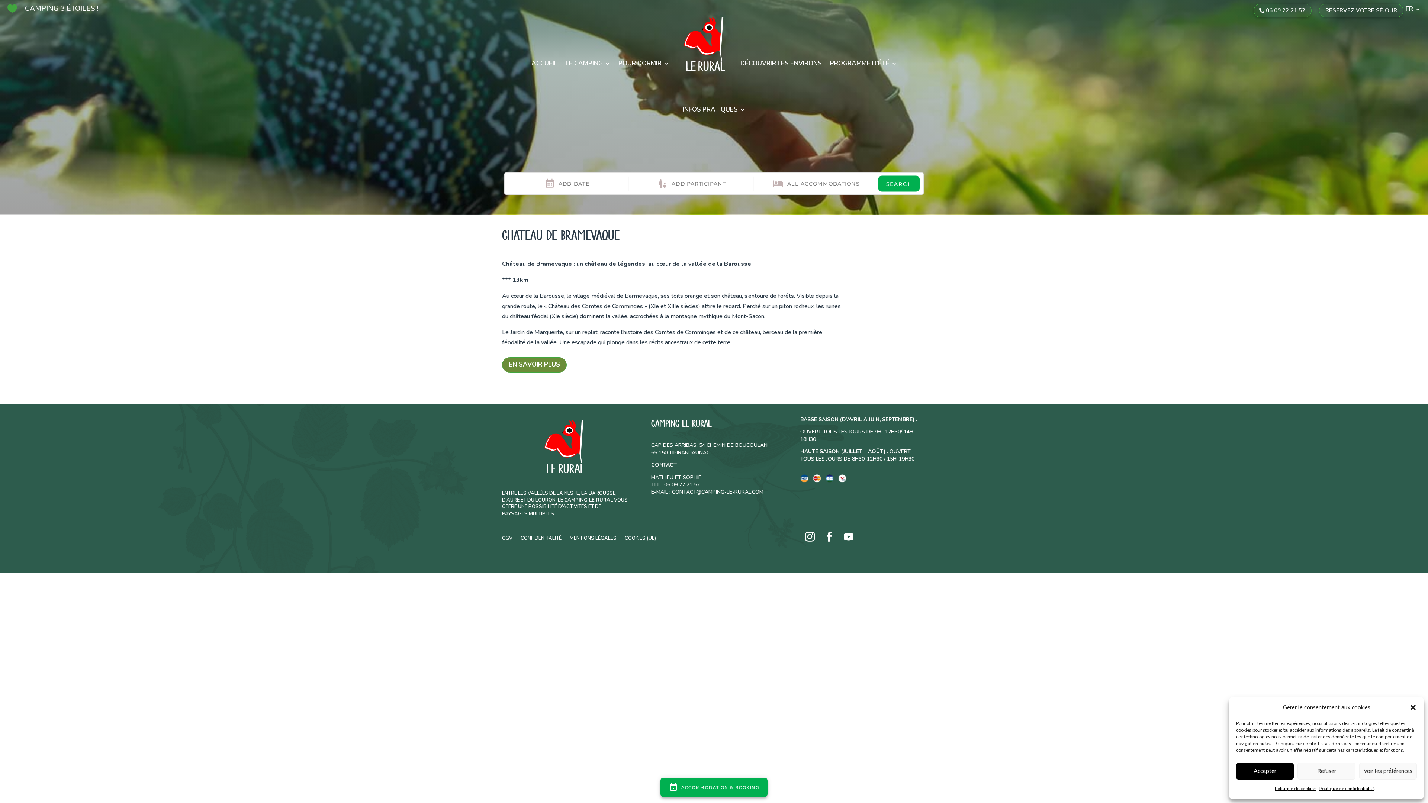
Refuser (1326, 771)
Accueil (544, 63)
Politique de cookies (1295, 788)
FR (1409, 10)
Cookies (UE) (640, 538)
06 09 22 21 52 (1285, 10)
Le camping (584, 63)
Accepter (1265, 771)
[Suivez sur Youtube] (848, 536)
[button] (1413, 707)
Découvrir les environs (781, 63)
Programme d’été (860, 63)
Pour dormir (640, 63)
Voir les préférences (1388, 771)
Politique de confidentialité (1346, 788)
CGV (507, 538)
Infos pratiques (710, 109)
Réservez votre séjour (1361, 10)
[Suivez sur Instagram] (810, 536)
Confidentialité (541, 538)
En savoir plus (534, 364)
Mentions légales (593, 538)
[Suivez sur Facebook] (829, 536)
